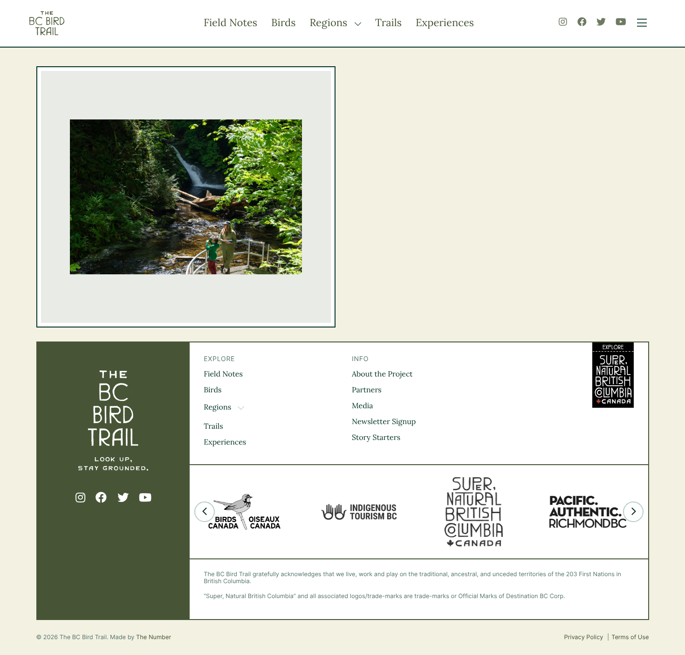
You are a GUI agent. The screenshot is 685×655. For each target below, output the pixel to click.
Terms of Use (630, 637)
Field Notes (230, 22)
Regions (329, 22)
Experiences (445, 22)
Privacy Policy (584, 637)
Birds (283, 22)
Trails (388, 22)
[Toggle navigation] (639, 23)
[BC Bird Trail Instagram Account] (563, 22)
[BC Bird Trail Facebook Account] (582, 22)
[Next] (633, 512)
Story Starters (376, 437)
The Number (153, 637)
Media (362, 406)
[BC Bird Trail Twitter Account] (601, 22)
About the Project (382, 374)
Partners (367, 390)
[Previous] (204, 512)
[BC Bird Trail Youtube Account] (621, 22)
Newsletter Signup (384, 421)
